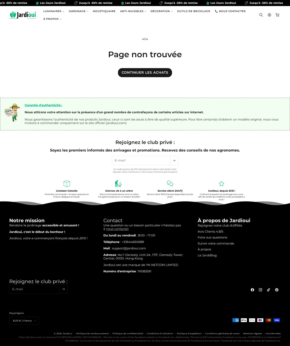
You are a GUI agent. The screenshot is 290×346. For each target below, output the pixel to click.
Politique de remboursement (92, 333)
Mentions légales (252, 333)
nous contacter (117, 228)
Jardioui (67, 333)
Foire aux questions (212, 237)
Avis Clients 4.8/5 (210, 231)
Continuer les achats (145, 72)
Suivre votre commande (216, 243)
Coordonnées (273, 333)
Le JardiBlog (207, 255)
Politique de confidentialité (128, 333)
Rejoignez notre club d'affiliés (220, 225)
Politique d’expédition (189, 333)
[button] (53, 11)
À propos (204, 249)
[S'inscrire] (174, 160)
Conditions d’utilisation (160, 333)
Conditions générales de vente (222, 333)
